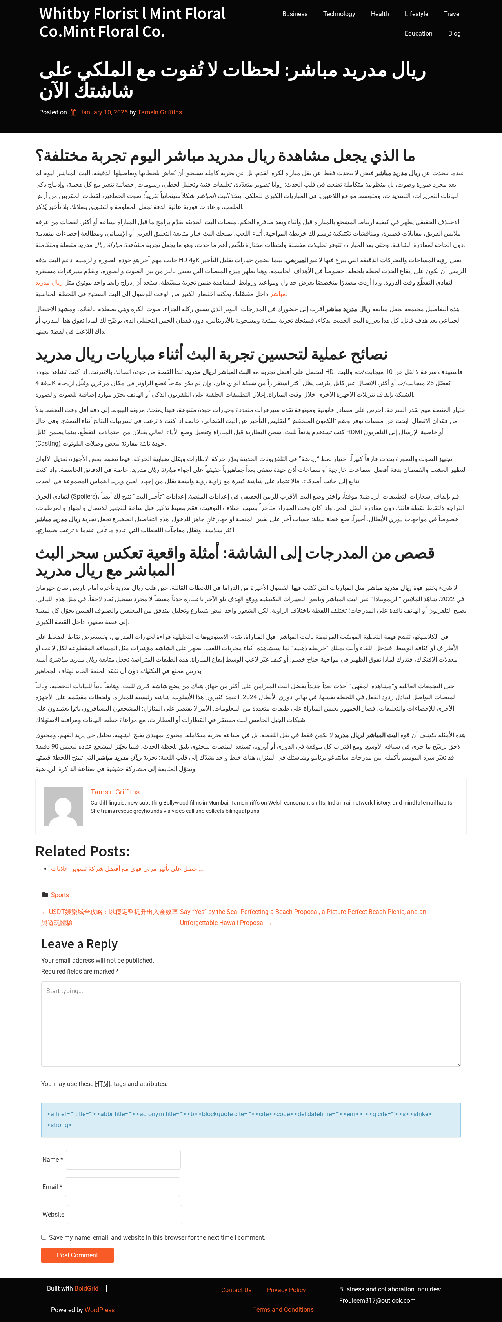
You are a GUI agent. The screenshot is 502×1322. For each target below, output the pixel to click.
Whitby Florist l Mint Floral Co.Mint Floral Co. (132, 22)
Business (294, 14)
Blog (454, 33)
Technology (339, 14)
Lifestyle (416, 14)
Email (52, 1187)
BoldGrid (86, 1288)
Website (53, 1214)
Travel (452, 14)
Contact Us (236, 1290)
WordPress (100, 1310)
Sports (60, 895)
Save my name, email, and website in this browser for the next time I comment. (157, 1237)
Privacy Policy (286, 1290)
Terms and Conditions (283, 1309)
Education (419, 33)
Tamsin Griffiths (160, 112)
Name (52, 1159)
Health (380, 14)
